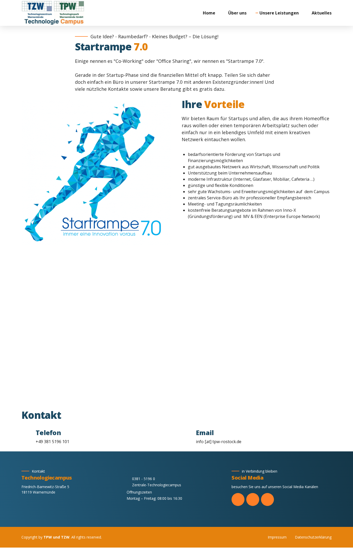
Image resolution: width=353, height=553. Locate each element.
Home (209, 13)
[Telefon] (26, 435)
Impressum (277, 537)
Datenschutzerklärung (313, 537)
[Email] (187, 435)
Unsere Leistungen (279, 13)
